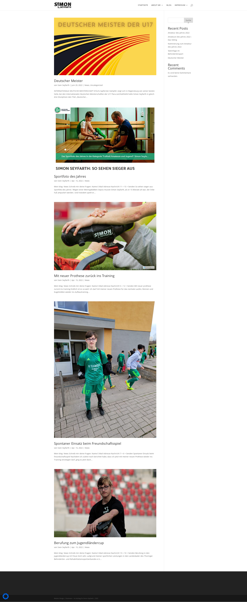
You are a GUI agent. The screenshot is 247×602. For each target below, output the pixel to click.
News (87, 85)
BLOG (168, 5)
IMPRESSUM (180, 5)
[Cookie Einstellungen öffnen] (6, 598)
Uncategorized (96, 85)
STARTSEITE (143, 5)
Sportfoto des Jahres (70, 176)
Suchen (188, 21)
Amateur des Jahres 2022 (178, 33)
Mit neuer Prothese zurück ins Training (84, 275)
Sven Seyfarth (63, 85)
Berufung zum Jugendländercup (79, 542)
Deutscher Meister (68, 80)
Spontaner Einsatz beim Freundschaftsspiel (87, 443)
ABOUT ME (156, 5)
